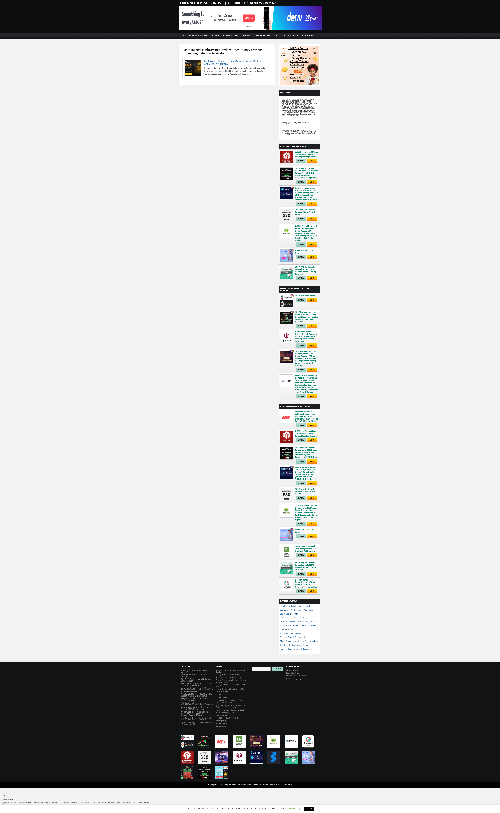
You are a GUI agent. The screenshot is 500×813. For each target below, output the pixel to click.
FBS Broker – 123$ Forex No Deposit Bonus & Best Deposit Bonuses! (196, 719)
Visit (312, 161)
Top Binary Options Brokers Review (294, 645)
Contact (277, 36)
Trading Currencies (223, 724)
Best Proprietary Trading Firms (256, 36)
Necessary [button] (5, 804)
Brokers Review (222, 692)
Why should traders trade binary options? (194, 671)
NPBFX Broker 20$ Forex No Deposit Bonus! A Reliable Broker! (196, 684)
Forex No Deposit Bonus (296, 676)
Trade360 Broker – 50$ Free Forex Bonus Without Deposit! (197, 723)
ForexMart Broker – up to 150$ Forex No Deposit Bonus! (196, 699)
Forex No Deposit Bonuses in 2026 (230, 710)
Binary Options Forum (289, 614)
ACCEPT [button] (308, 809)
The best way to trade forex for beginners (193, 676)
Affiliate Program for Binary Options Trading (230, 671)
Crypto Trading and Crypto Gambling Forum (297, 622)
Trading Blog (307, 36)
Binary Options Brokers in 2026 (224, 36)
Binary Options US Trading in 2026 (230, 689)
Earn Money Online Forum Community (295, 606)
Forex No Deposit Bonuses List (292, 637)
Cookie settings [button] (294, 809)
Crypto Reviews (291, 36)
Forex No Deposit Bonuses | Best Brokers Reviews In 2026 (227, 3)
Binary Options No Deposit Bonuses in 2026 (231, 685)
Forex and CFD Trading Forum (292, 618)
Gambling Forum (286, 630)
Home (182, 36)
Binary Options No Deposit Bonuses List (296, 649)
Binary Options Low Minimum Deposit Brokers (299, 641)
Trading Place (221, 726)
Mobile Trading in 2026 (225, 713)
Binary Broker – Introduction (227, 675)
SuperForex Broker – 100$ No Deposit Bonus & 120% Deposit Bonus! (196, 708)
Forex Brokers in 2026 (198, 36)
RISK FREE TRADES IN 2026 (227, 718)
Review (301, 161)
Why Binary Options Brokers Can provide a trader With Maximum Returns (197, 704)
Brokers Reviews (292, 670)
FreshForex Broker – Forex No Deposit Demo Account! (196, 680)
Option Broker (221, 715)
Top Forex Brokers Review (290, 633)
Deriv (284, 100)
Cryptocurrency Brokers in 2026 (229, 700)
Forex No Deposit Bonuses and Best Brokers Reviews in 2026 (230, 706)
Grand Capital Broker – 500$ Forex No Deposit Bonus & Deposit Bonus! (196, 695)
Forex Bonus (287, 785)
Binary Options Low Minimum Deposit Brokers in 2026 (231, 681)
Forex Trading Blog (293, 679)
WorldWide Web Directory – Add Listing (296, 610)
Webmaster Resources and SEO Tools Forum (298, 626)
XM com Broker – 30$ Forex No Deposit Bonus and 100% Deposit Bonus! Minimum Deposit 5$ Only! (197, 713)
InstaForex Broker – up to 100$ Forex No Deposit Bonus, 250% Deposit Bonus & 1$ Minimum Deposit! (197, 689)
